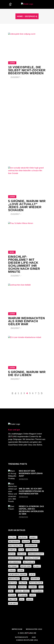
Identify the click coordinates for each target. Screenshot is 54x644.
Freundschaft (36, 554)
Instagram (29, 562)
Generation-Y (15, 558)
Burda (36, 541)
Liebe (20, 570)
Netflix (12, 583)
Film (21, 550)
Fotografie (32, 550)
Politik (22, 583)
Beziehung (14, 541)
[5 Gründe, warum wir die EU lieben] (27, 348)
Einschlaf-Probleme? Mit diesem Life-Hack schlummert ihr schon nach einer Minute (24, 264)
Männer (35, 579)
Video (29, 599)
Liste (32, 575)
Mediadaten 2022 (34, 629)
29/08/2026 (23, 497)
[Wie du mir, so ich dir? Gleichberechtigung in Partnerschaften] (12, 493)
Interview (26, 566)
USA (22, 599)
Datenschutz (21, 637)
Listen (12, 63)
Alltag (12, 537)
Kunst (37, 566)
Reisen (12, 587)
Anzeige (23, 537)
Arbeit (33, 537)
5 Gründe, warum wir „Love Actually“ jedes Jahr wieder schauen (27, 205)
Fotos (12, 554)
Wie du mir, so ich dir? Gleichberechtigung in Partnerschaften (31, 491)
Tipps (32, 595)
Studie (12, 595)
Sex (41, 587)
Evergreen (31, 546)
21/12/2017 (15, 77)
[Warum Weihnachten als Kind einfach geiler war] (27, 294)
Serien (32, 587)
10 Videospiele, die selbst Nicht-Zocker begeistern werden (26, 70)
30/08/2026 (23, 479)
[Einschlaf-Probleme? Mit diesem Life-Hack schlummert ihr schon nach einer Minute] (27, 233)
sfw (11, 591)
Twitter (12, 599)
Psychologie (36, 583)
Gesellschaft (32, 558)
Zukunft (13, 603)
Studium (23, 595)
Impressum (17, 629)
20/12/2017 (15, 328)
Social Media (22, 591)
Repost (22, 587)
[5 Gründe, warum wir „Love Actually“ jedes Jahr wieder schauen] (27, 177)
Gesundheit (14, 562)
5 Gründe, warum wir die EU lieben (27, 373)
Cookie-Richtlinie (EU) (27, 640)
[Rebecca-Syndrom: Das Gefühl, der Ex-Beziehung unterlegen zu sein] (12, 508)
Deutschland (15, 546)
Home (20, 16)
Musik (25, 579)
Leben (12, 570)
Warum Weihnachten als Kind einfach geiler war (26, 321)
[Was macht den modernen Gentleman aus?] (12, 475)
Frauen (21, 554)
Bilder (26, 541)
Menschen (14, 579)
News (12, 252)
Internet (13, 566)
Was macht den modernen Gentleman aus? (31, 473)
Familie (12, 550)
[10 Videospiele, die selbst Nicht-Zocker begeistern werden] (27, 44)
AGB (34, 637)
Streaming (37, 591)
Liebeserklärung (17, 575)
